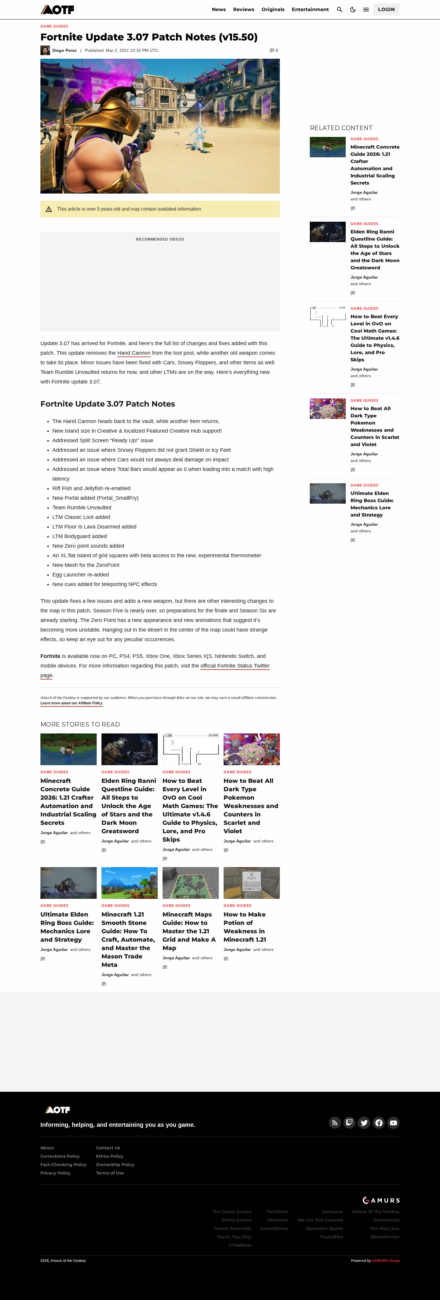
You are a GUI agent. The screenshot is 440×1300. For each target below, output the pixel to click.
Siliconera (278, 1220)
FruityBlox (332, 1236)
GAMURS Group (386, 1261)
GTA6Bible (240, 1245)
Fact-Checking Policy (63, 1164)
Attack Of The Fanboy (376, 1211)
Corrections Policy (60, 1156)
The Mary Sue (385, 1228)
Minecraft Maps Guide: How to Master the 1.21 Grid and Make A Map (189, 931)
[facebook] (379, 1123)
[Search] (340, 10)
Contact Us (108, 1147)
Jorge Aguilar (54, 832)
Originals (273, 9)
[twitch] (349, 1123)
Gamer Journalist (232, 1228)
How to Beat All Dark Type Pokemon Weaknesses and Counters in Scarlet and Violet (251, 806)
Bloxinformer (385, 1236)
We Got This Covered (320, 1220)
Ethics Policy (109, 1156)
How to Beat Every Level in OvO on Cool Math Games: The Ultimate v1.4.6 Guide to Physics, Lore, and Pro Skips (375, 338)
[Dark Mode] (353, 10)
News (219, 9)
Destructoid (387, 1220)
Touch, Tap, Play (234, 1236)
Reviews (243, 9)
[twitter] (364, 1123)
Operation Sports (324, 1228)
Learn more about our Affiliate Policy (71, 703)
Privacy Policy (55, 1173)
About (47, 1147)
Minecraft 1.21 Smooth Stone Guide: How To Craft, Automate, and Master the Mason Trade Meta (128, 939)
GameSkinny (274, 1228)
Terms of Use (110, 1173)
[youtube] (393, 1123)
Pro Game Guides (232, 1211)
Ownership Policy (115, 1164)
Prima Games (236, 1220)
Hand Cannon (134, 353)
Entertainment (310, 9)
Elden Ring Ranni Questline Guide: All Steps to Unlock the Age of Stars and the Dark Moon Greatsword (128, 806)
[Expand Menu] (366, 10)
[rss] (335, 1123)
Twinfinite (278, 1211)
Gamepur (332, 1211)
